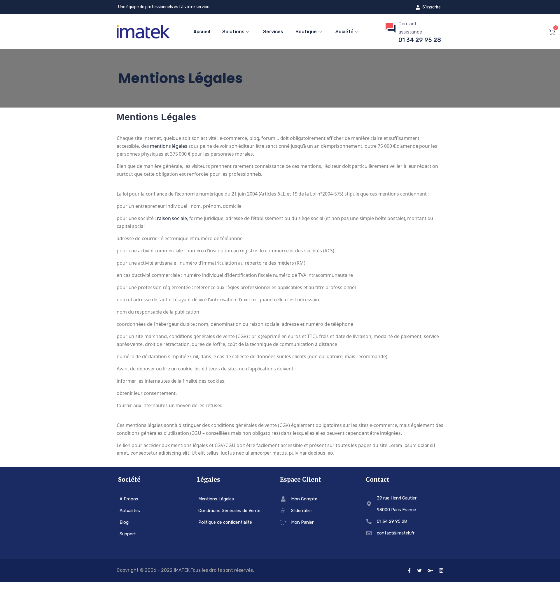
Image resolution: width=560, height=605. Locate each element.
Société (344, 31)
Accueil (201, 31)
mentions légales (168, 146)
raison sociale (172, 218)
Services (273, 31)
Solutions (233, 31)
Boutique (306, 31)
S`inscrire (431, 7)
